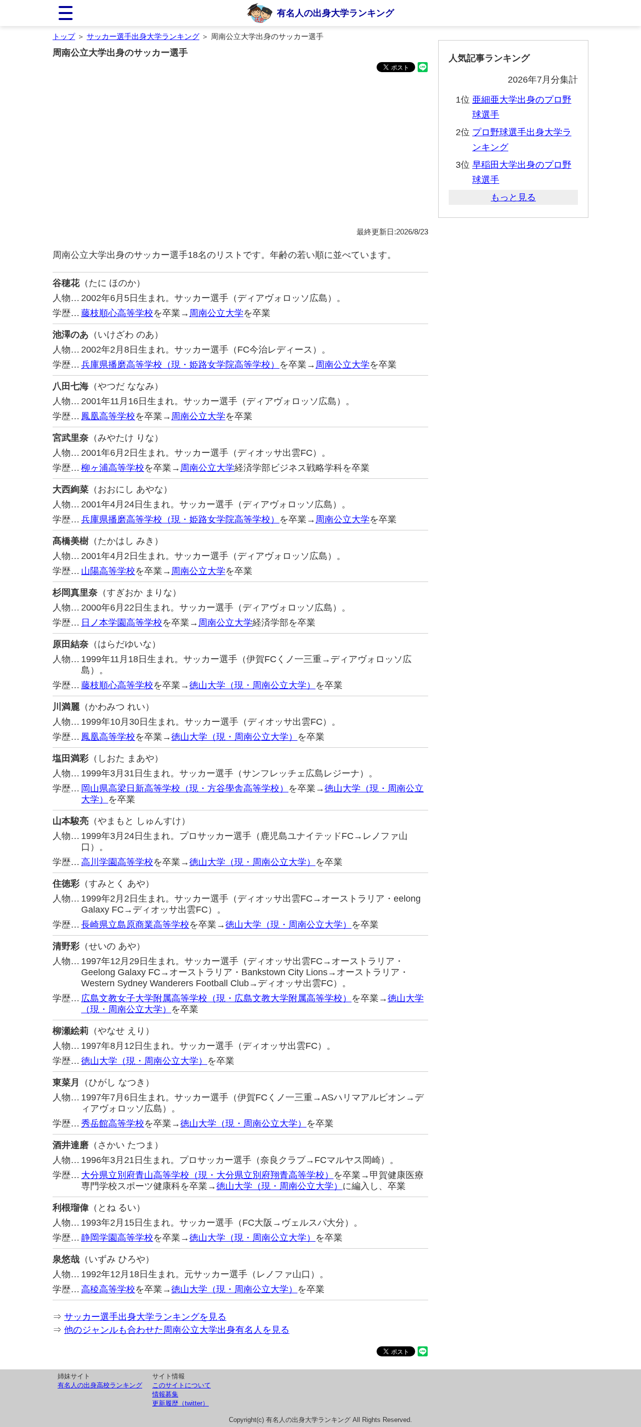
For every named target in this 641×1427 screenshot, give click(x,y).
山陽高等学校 (108, 571)
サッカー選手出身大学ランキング (143, 36)
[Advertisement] (240, 151)
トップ (64, 36)
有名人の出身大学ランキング (335, 13)
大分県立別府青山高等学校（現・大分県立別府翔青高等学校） (207, 1175)
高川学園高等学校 (117, 862)
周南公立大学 (216, 313)
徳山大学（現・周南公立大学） (252, 685)
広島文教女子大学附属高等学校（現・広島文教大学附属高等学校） (216, 998)
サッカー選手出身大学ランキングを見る (145, 1317)
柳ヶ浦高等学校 (112, 468)
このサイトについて (181, 1385)
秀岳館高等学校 (112, 1123)
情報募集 (165, 1394)
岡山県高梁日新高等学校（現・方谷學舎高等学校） (184, 788)
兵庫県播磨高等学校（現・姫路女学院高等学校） (180, 365)
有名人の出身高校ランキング (100, 1385)
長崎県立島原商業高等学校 (135, 925)
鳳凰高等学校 (108, 416)
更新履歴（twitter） (180, 1403)
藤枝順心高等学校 (117, 313)
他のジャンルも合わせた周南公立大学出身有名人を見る (176, 1330)
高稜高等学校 (108, 1289)
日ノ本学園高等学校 (121, 623)
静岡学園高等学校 (117, 1238)
